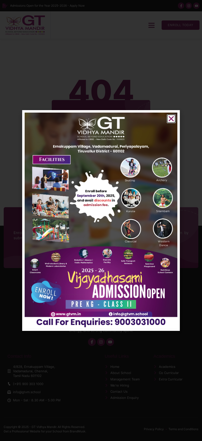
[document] (101, 220)
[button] (171, 118)
